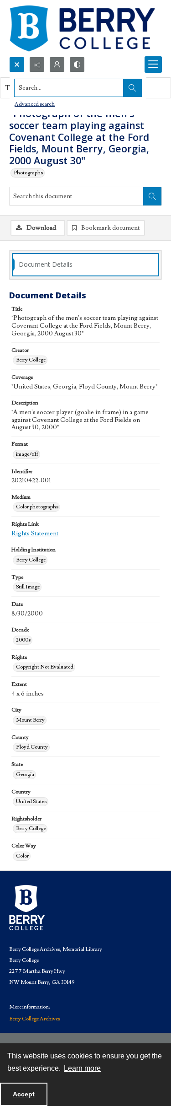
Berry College (31, 359)
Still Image (28, 586)
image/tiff (27, 454)
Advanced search (35, 104)
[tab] (85, 264)
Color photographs (37, 506)
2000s (23, 640)
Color (22, 855)
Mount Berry (30, 720)
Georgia (25, 774)
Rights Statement (34, 533)
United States (31, 801)
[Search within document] (152, 196)
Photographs (28, 172)
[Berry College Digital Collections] (82, 28)
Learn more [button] (82, 1068)
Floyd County (32, 747)
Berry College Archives (34, 1018)
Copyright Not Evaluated (44, 667)
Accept (24, 1094)
